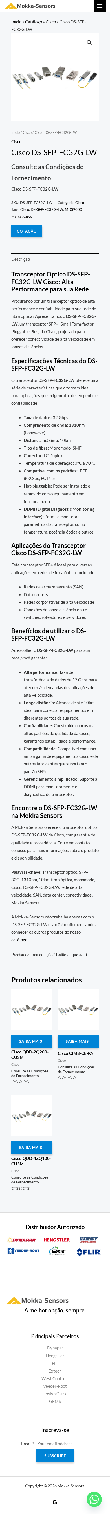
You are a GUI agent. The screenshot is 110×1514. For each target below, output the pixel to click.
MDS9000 (73, 209)
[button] (89, 42)
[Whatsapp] (94, 1499)
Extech (55, 1371)
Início (16, 21)
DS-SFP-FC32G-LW (47, 209)
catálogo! (20, 939)
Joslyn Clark (55, 1393)
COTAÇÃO (27, 231)
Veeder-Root (55, 1386)
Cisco (51, 21)
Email (27, 1443)
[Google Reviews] (55, 1502)
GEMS (55, 1401)
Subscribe (55, 1455)
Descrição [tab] (20, 259)
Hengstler (55, 1355)
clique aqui (77, 954)
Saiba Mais (30, 1041)
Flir (55, 1363)
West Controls (55, 1378)
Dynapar (55, 1347)
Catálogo (33, 21)
